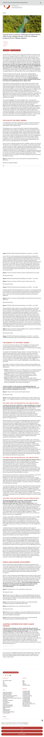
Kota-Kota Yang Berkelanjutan (8, 711)
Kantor (4, 683)
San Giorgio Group (25, 704)
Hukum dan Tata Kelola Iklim (8, 696)
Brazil (23, 681)
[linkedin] (5, 675)
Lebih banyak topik (6, 712)
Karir (4, 682)
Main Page (6, 50)
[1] (3, 652)
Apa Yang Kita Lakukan (7, 680)
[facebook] (7, 675)
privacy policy (17, 723)
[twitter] (3, 675)
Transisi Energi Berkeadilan (8, 706)
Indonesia (24, 683)
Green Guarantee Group (27, 702)
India (23, 680)
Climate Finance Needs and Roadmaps (10, 695)
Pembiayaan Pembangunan (8, 700)
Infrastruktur (5, 703)
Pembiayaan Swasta (6, 709)
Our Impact (5, 685)
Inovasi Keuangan (6, 702)
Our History (5, 686)
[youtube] (10, 675)
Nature (4, 708)
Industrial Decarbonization (8, 704)
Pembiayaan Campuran (7, 694)
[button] (42, 720)
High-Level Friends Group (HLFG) (28, 703)
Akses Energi (5, 701)
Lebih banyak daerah (26, 685)
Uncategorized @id (26, 691)
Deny (22, 731)
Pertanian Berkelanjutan (7, 693)
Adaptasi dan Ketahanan (7, 692)
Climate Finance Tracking (27, 695)
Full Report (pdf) (15, 50)
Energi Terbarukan (6, 710)
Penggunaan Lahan (6, 707)
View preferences (22, 734)
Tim (3, 681)
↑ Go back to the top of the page (8, 645)
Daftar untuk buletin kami (11, 672)
